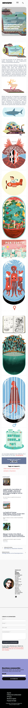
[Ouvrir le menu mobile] (17, 2)
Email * (4, 623)
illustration (13, 471)
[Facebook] (10, 461)
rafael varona (7, 468)
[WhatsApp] (15, 461)
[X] (12, 461)
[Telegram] (16, 461)
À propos (9, 696)
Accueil (5, 21)
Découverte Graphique (10, 22)
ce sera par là (19, 455)
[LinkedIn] (13, 461)
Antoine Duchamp (17, 573)
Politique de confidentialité (14, 694)
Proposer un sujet (11, 700)
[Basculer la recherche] (22, 2)
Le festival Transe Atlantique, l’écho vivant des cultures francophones (13, 514)
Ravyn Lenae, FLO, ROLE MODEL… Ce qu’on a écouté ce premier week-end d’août (14, 535)
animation (6, 471)
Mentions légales (11, 698)
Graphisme (14, 21)
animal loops (15, 468)
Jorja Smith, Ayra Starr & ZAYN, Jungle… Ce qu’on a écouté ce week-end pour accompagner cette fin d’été (12, 492)
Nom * (4, 619)
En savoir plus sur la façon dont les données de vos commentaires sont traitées (13, 649)
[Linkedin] (16, 597)
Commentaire (6, 632)
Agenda (9, 692)
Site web (4, 627)
